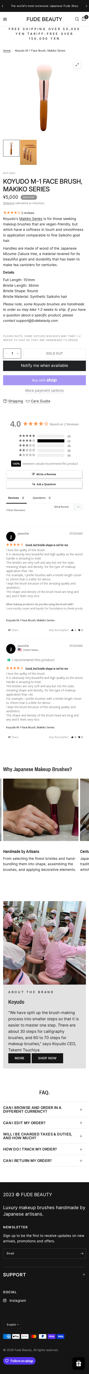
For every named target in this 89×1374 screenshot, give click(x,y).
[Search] (77, 19)
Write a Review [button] (46, 474)
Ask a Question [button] (46, 484)
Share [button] (14, 630)
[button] (73, 630)
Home (7, 50)
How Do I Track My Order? (30, 1149)
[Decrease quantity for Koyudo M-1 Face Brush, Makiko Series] (6, 353)
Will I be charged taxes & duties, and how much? (37, 1136)
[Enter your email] (82, 1254)
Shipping (8, 203)
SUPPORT (14, 1274)
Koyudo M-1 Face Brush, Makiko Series (30, 620)
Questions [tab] (39, 498)
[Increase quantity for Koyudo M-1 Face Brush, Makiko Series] (18, 353)
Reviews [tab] (13, 498)
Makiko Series (30, 219)
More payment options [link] (44, 391)
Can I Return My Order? (27, 1160)
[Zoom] (77, 65)
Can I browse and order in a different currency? (32, 1109)
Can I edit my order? (24, 1123)
